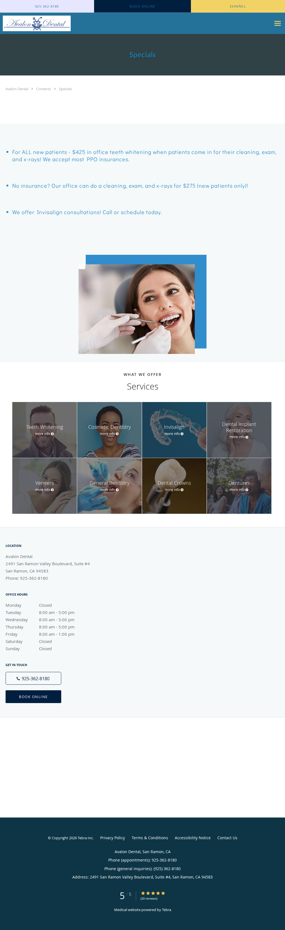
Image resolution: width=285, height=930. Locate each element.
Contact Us (227, 837)
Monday (29, 605)
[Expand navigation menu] (277, 23)
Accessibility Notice (193, 837)
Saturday (29, 641)
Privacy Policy (112, 837)
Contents (44, 88)
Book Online (33, 696)
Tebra (166, 909)
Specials (65, 88)
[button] (142, 6)
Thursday (40, 627)
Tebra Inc (85, 837)
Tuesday (40, 612)
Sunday (29, 648)
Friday (40, 634)
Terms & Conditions (150, 837)
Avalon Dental (17, 88)
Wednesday (40, 619)
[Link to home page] (35, 23)
